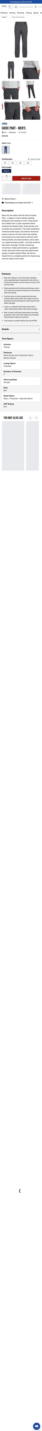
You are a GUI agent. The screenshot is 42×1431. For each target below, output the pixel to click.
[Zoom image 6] (11, 110)
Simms (4, 123)
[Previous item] (30, 418)
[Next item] (36, 418)
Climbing (3, 13)
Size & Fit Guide (35, 159)
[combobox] (11, 7)
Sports (36, 13)
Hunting (12, 13)
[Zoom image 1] (21, 39)
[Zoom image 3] (31, 70)
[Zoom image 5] (31, 90)
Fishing (29, 13)
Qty (7, 176)
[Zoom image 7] (31, 110)
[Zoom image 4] (11, 90)
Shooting (20, 13)
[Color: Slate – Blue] (6, 150)
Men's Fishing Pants (18, 17)
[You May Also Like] (19, 446)
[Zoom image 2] (11, 70)
